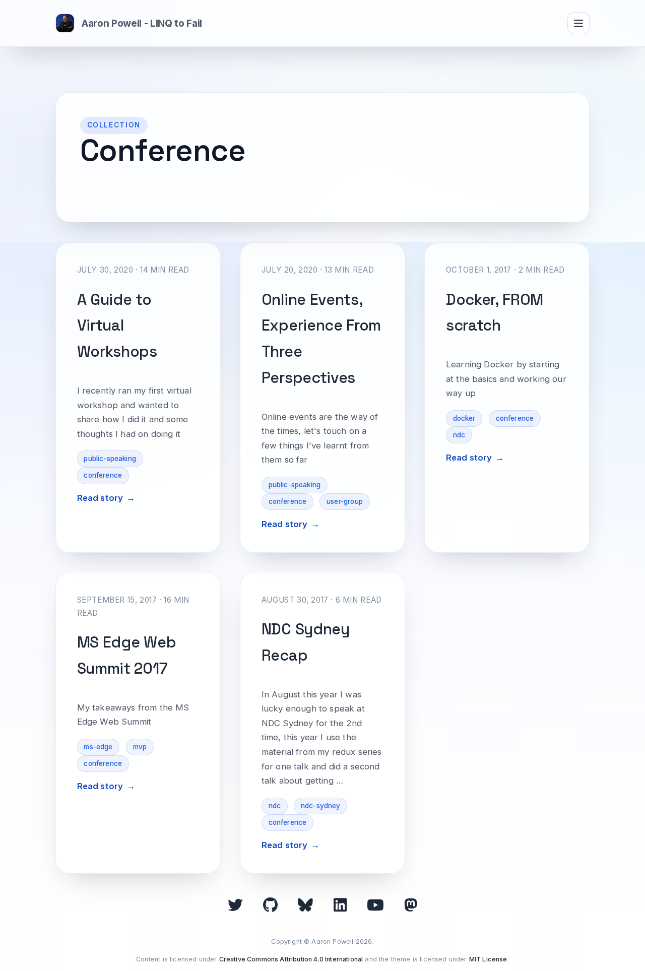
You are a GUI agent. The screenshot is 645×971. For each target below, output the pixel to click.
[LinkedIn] (340, 905)
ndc (459, 435)
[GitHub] (270, 905)
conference (103, 475)
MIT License (488, 959)
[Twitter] (235, 905)
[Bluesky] (305, 905)
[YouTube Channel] (375, 905)
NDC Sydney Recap (306, 642)
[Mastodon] (410, 905)
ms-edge (98, 747)
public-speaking (110, 459)
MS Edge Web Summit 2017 (126, 655)
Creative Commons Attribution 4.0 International (291, 959)
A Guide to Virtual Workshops (117, 325)
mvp (140, 747)
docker (464, 418)
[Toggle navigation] (578, 23)
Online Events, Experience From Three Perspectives (321, 338)
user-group (345, 501)
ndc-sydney (321, 806)
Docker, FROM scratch (494, 313)
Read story (100, 498)
